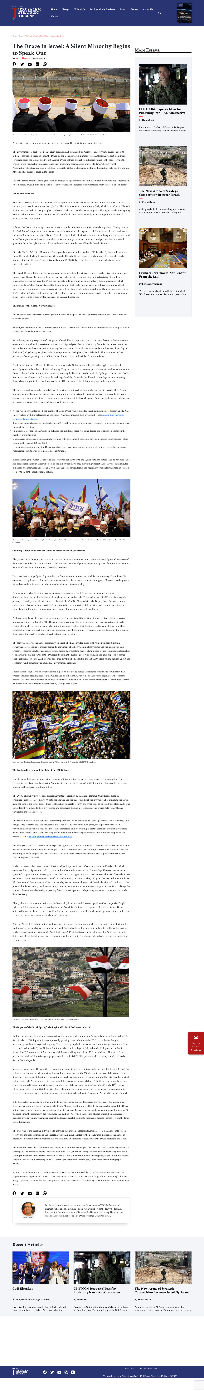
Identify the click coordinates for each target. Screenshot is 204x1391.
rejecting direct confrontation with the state (50, 836)
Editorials (79, 9)
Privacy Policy (129, 1368)
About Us (148, 9)
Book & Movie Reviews (102, 9)
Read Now (184, 13)
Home (54, 9)
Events (134, 9)
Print (123, 9)
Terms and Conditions (148, 1368)
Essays (65, 9)
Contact (55, 16)
